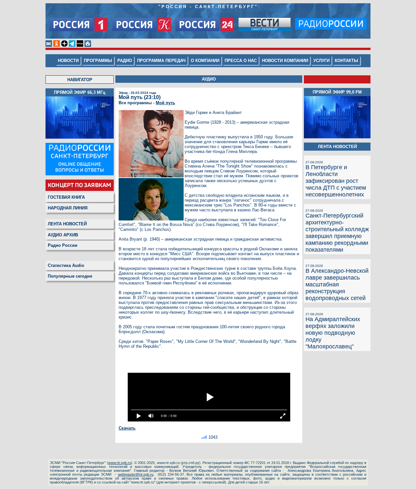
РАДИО (124, 60)
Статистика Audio (66, 265)
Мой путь (165, 102)
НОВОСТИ (68, 60)
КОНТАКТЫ (346, 60)
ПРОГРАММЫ (98, 60)
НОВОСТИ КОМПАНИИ (285, 60)
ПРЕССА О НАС (241, 60)
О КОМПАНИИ (205, 60)
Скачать (127, 428)
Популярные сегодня (70, 276)
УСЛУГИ (321, 60)
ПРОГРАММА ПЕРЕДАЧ (161, 60)
